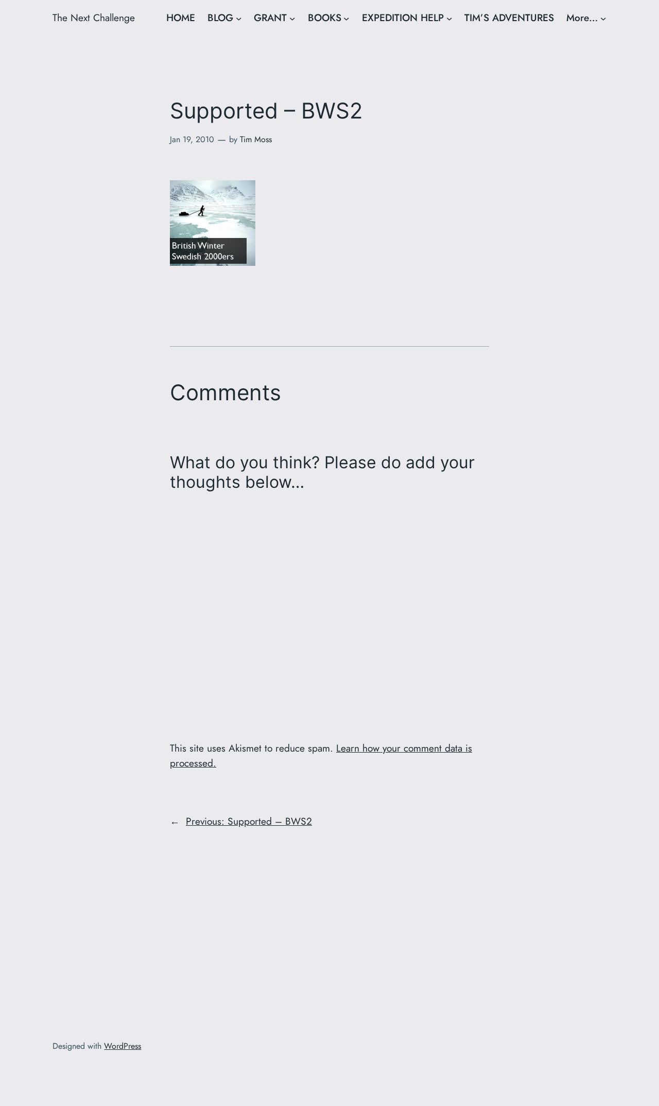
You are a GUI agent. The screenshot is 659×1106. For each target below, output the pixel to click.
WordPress (122, 1046)
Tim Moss (256, 139)
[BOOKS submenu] (346, 18)
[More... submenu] (603, 18)
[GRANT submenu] (292, 18)
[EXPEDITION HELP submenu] (449, 18)
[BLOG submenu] (239, 18)
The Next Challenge (94, 17)
